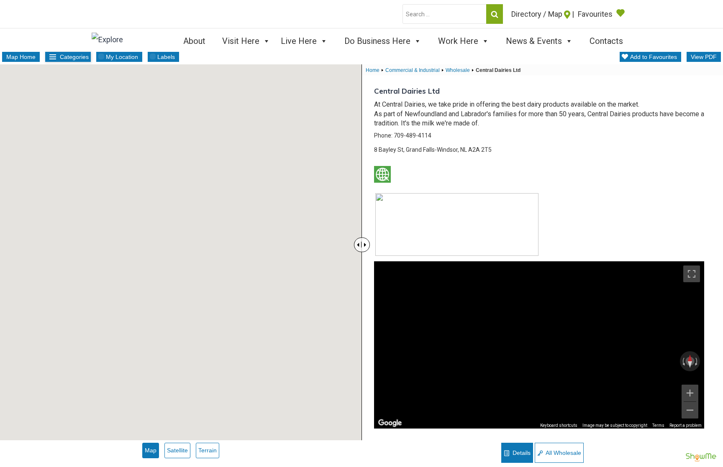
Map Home (21, 57)
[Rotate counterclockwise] (683, 361)
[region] (539, 345)
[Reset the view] (690, 361)
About (194, 41)
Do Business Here (377, 41)
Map (150, 450)
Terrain (207, 450)
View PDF (704, 57)
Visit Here (240, 41)
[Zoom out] (690, 410)
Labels (166, 57)
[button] (229, 203)
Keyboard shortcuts (558, 425)
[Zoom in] (690, 393)
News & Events (534, 41)
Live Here (299, 41)
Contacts (606, 41)
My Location (122, 57)
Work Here (458, 41)
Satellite (177, 450)
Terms (658, 425)
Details (521, 452)
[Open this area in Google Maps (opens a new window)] (390, 423)
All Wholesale (562, 452)
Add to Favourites (653, 57)
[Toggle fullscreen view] (691, 273)
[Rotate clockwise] (697, 361)
